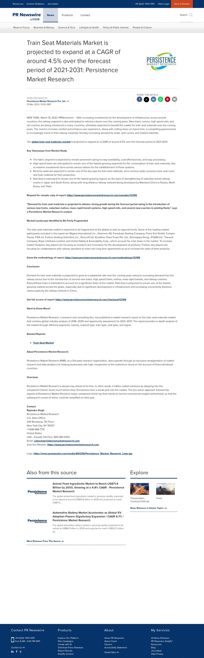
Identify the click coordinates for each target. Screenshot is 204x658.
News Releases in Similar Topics (147, 508)
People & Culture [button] (142, 27)
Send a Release (182, 4)
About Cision (110, 641)
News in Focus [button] (21, 27)
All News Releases (160, 638)
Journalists (52, 4)
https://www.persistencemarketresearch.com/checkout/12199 (90, 299)
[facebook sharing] (139, 100)
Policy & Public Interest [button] (116, 27)
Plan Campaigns (65, 641)
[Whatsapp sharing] (160, 100)
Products (67, 15)
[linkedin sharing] (153, 100)
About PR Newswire (114, 638)
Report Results (65, 650)
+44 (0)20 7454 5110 (25, 638)
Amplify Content (65, 654)
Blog (153, 647)
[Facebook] (16, 651)
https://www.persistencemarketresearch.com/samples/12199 (102, 195)
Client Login (163, 4)
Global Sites (110, 652)
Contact (85, 15)
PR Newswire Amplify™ (162, 641)
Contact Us (17, 647)
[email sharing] (174, 100)
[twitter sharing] (146, 100)
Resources (18, 4)
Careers (108, 644)
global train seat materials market (51, 142)
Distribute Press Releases (70, 647)
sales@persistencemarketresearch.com (57, 441)
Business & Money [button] (44, 27)
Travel (159, 498)
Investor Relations (35, 4)
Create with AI (65, 644)
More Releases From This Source (44, 541)
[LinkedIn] (13, 651)
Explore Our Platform (68, 638)
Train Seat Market (43, 343)
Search (184, 15)
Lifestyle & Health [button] (89, 27)
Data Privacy (157, 654)
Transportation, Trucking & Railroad (139, 500)
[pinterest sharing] (167, 100)
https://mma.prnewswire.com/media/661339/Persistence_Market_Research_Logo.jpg (83, 453)
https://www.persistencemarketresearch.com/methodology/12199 (102, 257)
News (50, 15)
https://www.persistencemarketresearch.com (73, 444)
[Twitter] (20, 651)
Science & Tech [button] (66, 27)
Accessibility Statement (115, 647)
